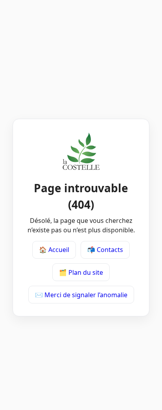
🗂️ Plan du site (81, 272)
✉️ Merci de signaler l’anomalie (81, 294)
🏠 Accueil (54, 249)
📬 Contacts (105, 249)
